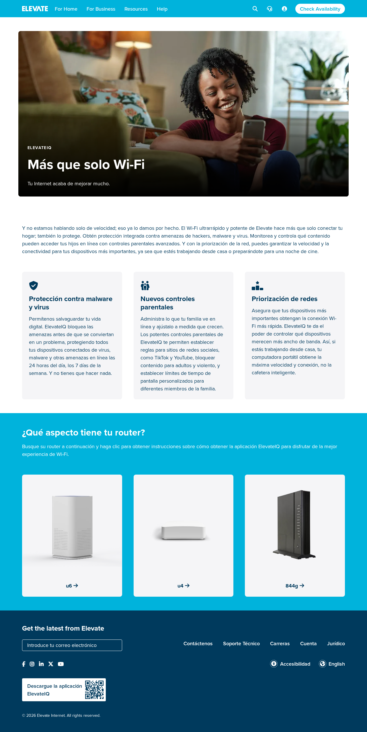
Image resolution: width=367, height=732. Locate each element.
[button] (66, 8)
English (337, 663)
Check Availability (320, 8)
